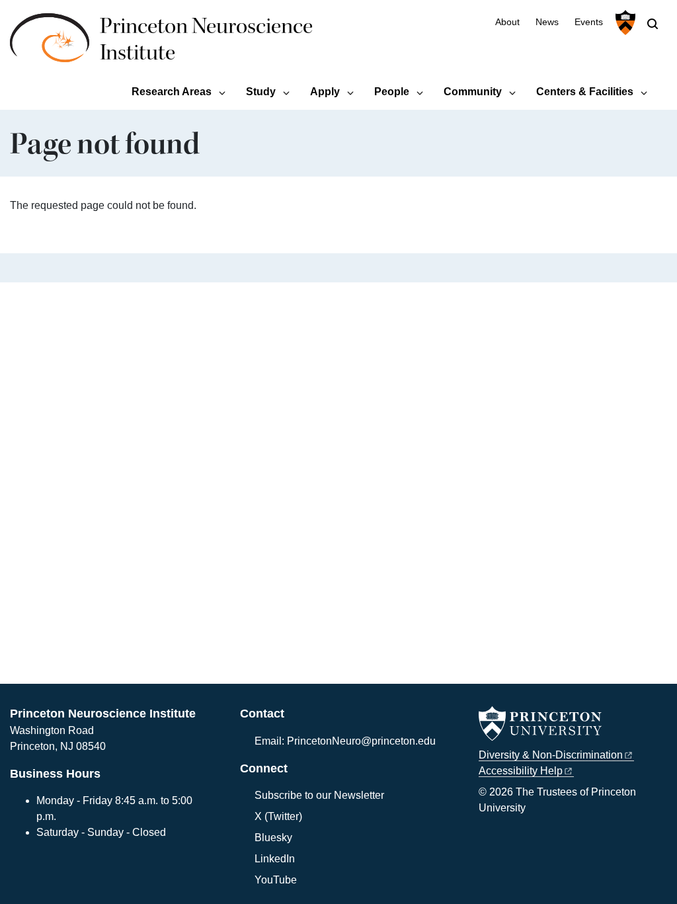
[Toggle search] (652, 24)
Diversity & (551, 754)
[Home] (55, 44)
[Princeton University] (624, 22)
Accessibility (521, 770)
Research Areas (172, 91)
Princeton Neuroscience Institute (206, 39)
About (507, 22)
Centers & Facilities (584, 91)
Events (589, 22)
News (547, 22)
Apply (325, 91)
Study (261, 91)
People (391, 91)
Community (473, 91)
